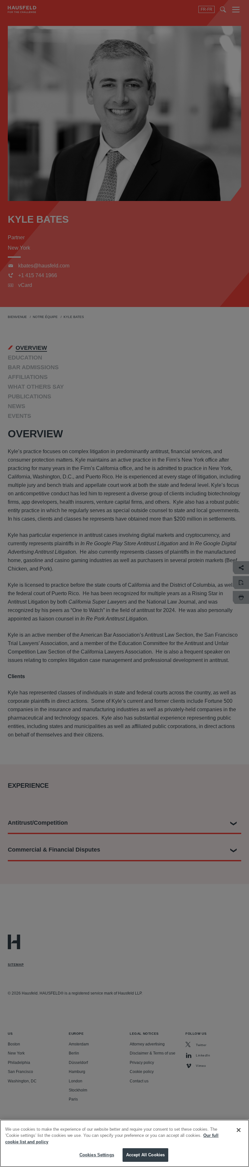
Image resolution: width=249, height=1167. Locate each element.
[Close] (238, 1130)
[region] (124, 1143)
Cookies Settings (96, 1154)
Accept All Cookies (145, 1154)
